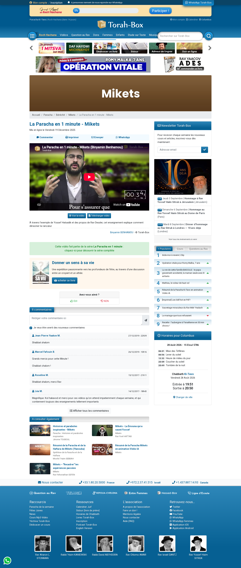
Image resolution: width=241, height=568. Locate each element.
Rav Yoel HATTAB (123, 436)
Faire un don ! (130, 510)
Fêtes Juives (36, 510)
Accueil (36, 115)
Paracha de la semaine (42, 507)
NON (106, 301)
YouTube (177, 514)
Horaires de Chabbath (87, 514)
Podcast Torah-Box (86, 524)
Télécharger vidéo (100, 215)
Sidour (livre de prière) (88, 510)
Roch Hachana (48, 35)
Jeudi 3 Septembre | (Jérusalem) (182, 200)
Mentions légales (132, 514)
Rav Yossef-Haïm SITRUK (198, 556)
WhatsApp (177, 517)
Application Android (183, 528)
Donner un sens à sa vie (73, 262)
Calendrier (193, 19)
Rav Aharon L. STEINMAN (42, 556)
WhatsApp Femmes (182, 521)
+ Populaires (164, 248)
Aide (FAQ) (128, 521)
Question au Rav (80, 35)
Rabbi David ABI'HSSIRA (105, 554)
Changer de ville (183, 397)
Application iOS (180, 524)
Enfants (120, 35)
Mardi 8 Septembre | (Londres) (183, 228)
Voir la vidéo (77, 215)
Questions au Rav (198, 248)
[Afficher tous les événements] (69, 2)
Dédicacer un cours (40, 524)
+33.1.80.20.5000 (94, 482)
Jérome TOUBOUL (61, 439)
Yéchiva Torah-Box (40, 521)
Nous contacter (52, 482)
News (32, 514)
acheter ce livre (66, 280)
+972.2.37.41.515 (141, 482)
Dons (96, 35)
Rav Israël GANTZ (167, 554)
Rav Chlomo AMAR (136, 554)
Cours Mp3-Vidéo (39, 517)
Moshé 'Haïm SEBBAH (63, 458)
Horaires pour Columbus (177, 335)
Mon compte (39, 2)
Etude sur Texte (137, 35)
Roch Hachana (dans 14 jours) (62, 19)
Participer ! (160, 11)
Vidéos (64, 35)
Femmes (107, 35)
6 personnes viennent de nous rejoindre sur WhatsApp (96, 2)
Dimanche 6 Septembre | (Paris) (181, 213)
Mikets (72, 115)
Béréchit (60, 115)
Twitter (176, 507)
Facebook (177, 510)
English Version (84, 528)
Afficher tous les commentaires (90, 410)
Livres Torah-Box (85, 517)
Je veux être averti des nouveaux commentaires (59, 327)
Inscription (56, 2)
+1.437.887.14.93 (187, 482)
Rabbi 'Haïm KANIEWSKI (74, 554)
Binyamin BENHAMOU (121, 232)
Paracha (48, 115)
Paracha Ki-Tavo (38, 19)
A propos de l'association (136, 507)
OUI (75, 301)
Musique (154, 35)
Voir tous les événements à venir (183, 239)
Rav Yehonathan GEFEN (64, 474)
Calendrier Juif (84, 507)
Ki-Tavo (189, 374)
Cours (180, 248)
